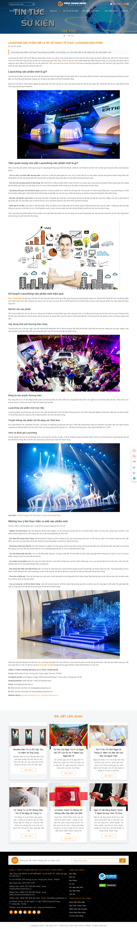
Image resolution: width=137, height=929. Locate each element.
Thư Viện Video (111, 11)
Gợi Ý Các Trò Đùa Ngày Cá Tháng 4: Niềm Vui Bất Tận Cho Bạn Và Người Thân (108, 752)
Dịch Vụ (53, 11)
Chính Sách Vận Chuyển (78, 909)
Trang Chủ (14, 11)
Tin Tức (71, 36)
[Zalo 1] (134, 467)
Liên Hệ (72, 894)
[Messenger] (134, 478)
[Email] (134, 461)
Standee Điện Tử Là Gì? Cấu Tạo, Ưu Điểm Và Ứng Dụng (28, 751)
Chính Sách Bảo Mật (77, 902)
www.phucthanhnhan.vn (49, 695)
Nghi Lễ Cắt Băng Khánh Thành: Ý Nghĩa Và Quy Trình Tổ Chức (108, 811)
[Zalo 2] (134, 473)
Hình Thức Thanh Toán (77, 905)
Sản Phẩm (40, 11)
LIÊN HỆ (125, 11)
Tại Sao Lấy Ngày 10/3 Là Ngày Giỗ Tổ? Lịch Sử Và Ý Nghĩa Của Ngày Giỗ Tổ (68, 752)
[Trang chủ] (64, 36)
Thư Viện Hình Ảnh (90, 11)
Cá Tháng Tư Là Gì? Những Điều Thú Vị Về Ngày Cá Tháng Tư (28, 811)
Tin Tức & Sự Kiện (70, 11)
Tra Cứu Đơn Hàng (76, 916)
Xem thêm (28, 770)
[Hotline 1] (134, 450)
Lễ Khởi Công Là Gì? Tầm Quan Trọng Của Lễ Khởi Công (39, 515)
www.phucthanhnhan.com (30, 695)
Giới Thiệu (27, 11)
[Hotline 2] (134, 456)
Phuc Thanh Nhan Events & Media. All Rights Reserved (85, 925)
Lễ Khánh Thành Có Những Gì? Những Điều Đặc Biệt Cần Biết (68, 811)
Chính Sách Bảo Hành (77, 912)
